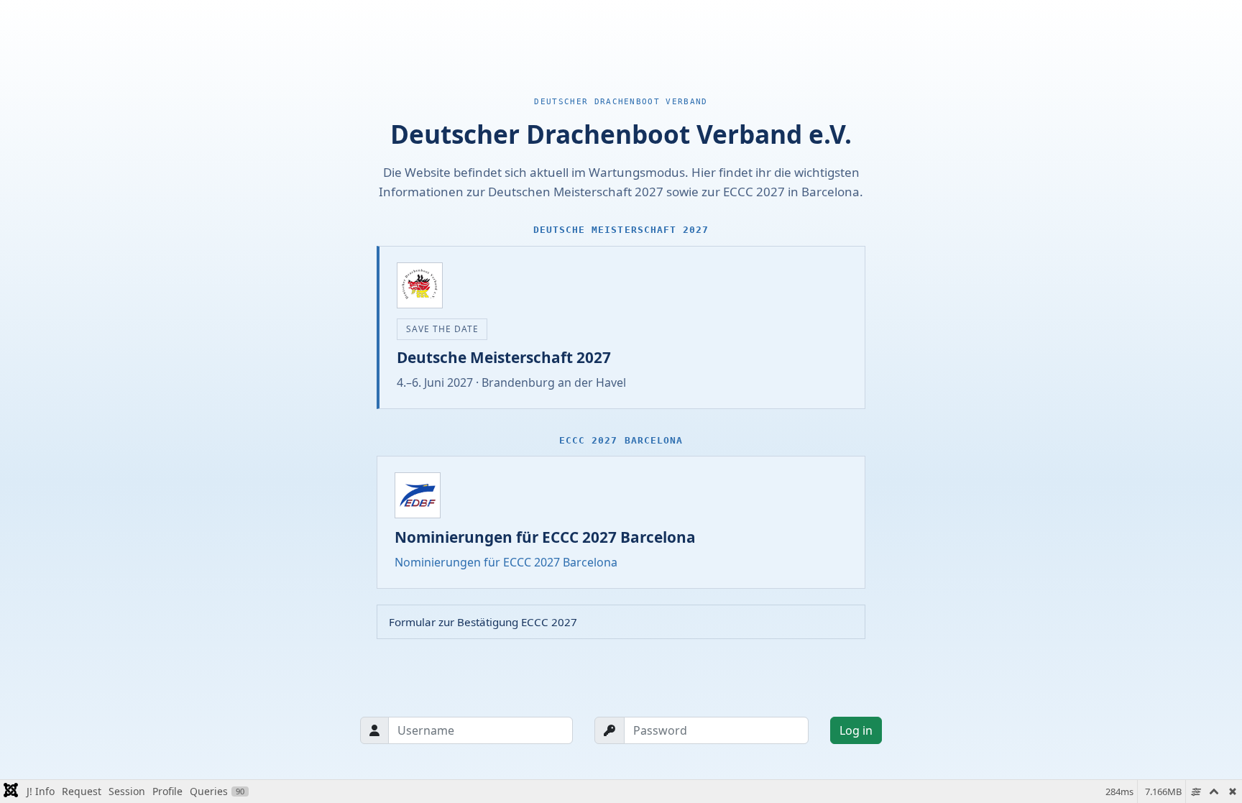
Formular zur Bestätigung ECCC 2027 (483, 622)
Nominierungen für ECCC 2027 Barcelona (506, 562)
